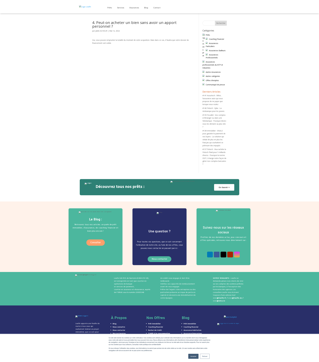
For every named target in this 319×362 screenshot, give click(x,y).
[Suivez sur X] (223, 254)
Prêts (109, 7)
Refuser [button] (204, 356)
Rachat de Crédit (155, 330)
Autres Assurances (213, 72)
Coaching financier (155, 327)
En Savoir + (224, 187)
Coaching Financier (216, 39)
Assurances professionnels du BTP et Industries (212, 65)
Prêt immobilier (154, 323)
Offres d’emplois (212, 80)
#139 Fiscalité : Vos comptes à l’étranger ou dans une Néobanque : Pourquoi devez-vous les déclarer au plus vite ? (214, 121)
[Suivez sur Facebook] (217, 254)
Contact (156, 7)
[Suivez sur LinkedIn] (210, 254)
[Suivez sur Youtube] (230, 254)
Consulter (95, 243)
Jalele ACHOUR (101, 31)
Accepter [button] (193, 356)
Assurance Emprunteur (193, 333)
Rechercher (220, 23)
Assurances (134, 7)
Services (120, 7)
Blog (146, 7)
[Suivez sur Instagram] (237, 254)
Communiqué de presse (215, 84)
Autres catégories (213, 76)
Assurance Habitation (192, 330)
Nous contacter (159, 259)
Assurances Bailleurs (217, 50)
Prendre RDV (224, 8)
